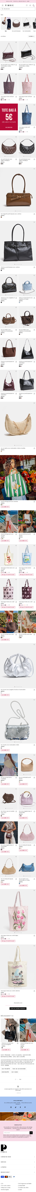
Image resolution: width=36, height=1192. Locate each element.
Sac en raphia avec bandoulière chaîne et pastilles (13, 448)
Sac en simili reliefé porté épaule (25, 778)
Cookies (20, 1189)
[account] (30, 5)
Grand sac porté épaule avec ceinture (10, 267)
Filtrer (31, 36)
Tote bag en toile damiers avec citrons (25, 568)
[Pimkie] (9, 5)
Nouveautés (5, 1072)
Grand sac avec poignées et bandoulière (8, 298)
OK (31, 1132)
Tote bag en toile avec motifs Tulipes (9, 935)
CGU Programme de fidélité (24, 1183)
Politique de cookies (5, 1187)
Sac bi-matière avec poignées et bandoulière (7, 330)
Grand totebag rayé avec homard (7, 534)
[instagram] (11, 1107)
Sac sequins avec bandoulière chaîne (10, 744)
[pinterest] (25, 1107)
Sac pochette (6, 1068)
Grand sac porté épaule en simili (25, 394)
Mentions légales (5, 1189)
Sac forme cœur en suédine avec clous (7, 812)
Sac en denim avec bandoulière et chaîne (24, 879)
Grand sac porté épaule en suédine (7, 362)
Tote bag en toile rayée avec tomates (8, 568)
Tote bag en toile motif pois (7, 96)
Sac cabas (15, 1072)
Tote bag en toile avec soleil (7, 601)
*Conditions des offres (23, 1187)
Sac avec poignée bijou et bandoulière (25, 812)
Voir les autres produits (18, 1008)
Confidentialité (21, 1185)
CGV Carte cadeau (5, 1185)
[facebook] (20, 1107)
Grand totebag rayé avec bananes (9, 501)
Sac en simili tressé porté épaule (25, 534)
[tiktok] (15, 1107)
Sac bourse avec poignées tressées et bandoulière (13, 689)
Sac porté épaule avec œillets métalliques (6, 160)
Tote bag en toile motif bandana (24, 128)
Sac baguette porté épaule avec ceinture (11, 213)
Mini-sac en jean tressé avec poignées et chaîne (26, 298)
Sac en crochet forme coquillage (6, 778)
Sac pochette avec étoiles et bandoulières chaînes (8, 65)
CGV (2, 1183)
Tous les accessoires (19, 1068)
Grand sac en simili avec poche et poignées (7, 1043)
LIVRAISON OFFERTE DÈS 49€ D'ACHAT (18, 1)
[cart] (16, 65)
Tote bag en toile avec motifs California (10, 990)
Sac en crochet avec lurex (7, 634)
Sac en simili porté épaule (25, 845)
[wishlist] (27, 5)
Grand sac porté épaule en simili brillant (25, 362)
